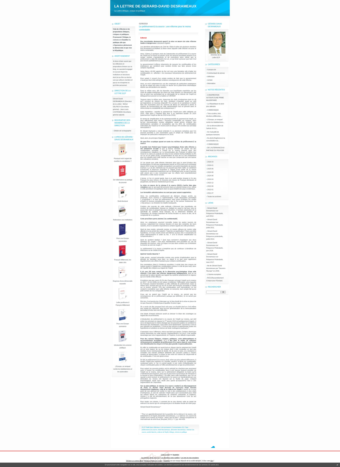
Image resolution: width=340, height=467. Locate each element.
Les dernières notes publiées (170, 457)
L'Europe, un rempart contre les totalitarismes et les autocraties (122, 369)
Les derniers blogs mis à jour (150, 457)
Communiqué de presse (216, 73)
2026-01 (210, 165)
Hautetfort (176, 454)
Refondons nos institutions (122, 220)
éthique (171, 432)
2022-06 (210, 186)
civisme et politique (181, 432)
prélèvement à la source (149, 429)
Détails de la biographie (122, 131)
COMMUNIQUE (213, 110)
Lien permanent (166, 427)
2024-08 (210, 172)
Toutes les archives (214, 196)
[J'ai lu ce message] (337, 465)
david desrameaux (164, 429)
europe (209, 80)
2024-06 (210, 176)
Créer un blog (165, 454)
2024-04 (210, 179)
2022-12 (210, 183)
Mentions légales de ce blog (153, 461)
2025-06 (210, 169)
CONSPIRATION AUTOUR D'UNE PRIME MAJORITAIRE (215, 97)
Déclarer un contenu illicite (134, 461)
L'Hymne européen (214, 274)
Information (211, 83)
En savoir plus (214, 465)
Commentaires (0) (178, 427)
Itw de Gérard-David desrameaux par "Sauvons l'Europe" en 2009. (215, 268)
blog (212, 461)
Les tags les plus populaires (190, 457)
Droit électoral (123, 201)
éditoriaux (210, 76)
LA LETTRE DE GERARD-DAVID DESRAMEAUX (155, 6)
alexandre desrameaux (178, 429)
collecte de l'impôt (163, 432)
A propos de (211, 70)
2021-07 (210, 193)
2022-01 (210, 190)
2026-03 (210, 162)
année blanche (151, 432)
